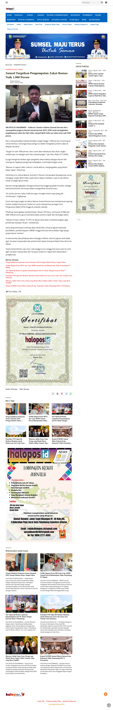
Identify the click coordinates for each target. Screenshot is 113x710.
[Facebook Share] (53, 393)
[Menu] (7, 2)
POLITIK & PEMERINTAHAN (57, 15)
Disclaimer (10, 24)
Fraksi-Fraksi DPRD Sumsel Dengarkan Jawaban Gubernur (97, 135)
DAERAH (40, 15)
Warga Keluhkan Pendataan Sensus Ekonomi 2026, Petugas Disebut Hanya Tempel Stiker (36, 262)
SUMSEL (30, 15)
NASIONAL (18, 15)
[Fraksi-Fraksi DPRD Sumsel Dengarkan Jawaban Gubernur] (81, 134)
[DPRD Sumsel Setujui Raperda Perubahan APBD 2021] (81, 114)
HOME (9, 15)
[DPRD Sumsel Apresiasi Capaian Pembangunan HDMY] (81, 84)
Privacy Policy (67, 24)
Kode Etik (38, 24)
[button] (102, 2)
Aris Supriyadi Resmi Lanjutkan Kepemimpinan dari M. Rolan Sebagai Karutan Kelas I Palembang (35, 271)
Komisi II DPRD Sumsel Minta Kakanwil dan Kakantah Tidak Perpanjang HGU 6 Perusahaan (38, 286)
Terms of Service (12, 29)
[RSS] (105, 694)
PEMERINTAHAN (11, 69)
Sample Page (94, 24)
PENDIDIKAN (87, 15)
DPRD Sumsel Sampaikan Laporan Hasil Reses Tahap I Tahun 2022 (97, 95)
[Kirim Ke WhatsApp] (70, 393)
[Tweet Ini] (57, 393)
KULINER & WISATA (59, 20)
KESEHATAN (75, 15)
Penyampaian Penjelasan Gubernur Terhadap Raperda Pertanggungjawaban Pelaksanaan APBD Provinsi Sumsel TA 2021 (97, 103)
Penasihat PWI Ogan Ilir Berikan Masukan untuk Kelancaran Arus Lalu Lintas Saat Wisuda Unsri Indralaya (39, 276)
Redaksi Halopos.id (81, 24)
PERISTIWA (11, 20)
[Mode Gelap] (106, 2)
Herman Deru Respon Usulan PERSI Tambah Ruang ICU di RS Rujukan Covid (97, 165)
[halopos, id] (15, 9)
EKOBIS (98, 15)
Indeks (19, 24)
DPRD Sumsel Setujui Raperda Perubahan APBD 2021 (97, 115)
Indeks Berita (28, 24)
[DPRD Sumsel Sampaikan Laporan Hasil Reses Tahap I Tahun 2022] (81, 94)
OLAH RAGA (74, 20)
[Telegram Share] (66, 393)
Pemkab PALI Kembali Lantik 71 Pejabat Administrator (96, 125)
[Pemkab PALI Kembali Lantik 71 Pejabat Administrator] (81, 124)
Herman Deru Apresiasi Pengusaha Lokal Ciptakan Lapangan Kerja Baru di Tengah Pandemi (97, 145)
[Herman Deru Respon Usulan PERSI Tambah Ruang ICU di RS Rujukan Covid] (81, 164)
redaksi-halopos (15, 81)
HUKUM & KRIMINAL (26, 20)
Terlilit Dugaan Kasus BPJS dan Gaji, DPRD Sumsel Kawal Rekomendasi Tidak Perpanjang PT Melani (38, 266)
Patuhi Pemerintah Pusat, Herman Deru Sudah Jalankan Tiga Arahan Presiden (97, 155)
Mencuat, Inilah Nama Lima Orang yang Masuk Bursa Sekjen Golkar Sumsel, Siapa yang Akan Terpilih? (38, 282)
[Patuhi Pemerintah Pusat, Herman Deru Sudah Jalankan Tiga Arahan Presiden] (81, 154)
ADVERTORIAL (94, 20)
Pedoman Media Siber (52, 24)
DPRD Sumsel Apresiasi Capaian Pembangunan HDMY (96, 85)
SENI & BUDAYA (43, 20)
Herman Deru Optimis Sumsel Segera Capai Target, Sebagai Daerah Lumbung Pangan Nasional (97, 75)
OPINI (84, 20)
